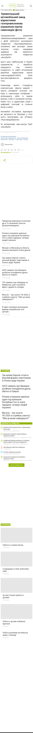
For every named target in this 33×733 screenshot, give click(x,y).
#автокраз (11, 139)
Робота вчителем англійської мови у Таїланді (15, 634)
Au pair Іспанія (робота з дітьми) (13, 596)
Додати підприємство (16, 465)
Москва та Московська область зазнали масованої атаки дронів (16, 249)
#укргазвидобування (22, 138)
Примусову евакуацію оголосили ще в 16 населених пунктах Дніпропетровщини (16, 223)
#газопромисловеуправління (8, 136)
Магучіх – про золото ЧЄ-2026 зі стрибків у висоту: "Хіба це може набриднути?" (16, 297)
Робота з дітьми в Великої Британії (14, 622)
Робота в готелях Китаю (13, 545)
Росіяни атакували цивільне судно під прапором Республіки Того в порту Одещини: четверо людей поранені (15, 236)
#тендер (25, 139)
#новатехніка (4, 139)
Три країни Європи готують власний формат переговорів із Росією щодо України (15, 260)
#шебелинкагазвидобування (8, 138)
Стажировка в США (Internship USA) (16, 570)
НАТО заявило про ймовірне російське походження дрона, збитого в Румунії (15, 272)
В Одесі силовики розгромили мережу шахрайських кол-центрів (15, 309)
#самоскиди (18, 139)
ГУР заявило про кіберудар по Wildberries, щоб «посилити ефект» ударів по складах (15, 284)
